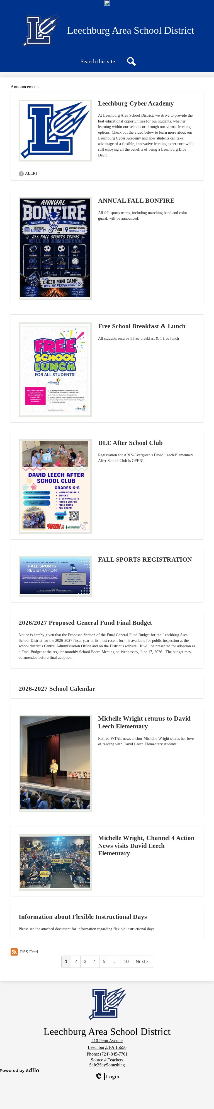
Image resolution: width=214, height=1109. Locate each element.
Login (109, 1076)
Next (140, 961)
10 (126, 961)
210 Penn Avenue (107, 1040)
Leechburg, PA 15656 (107, 1047)
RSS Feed (29, 951)
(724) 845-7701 (114, 1054)
